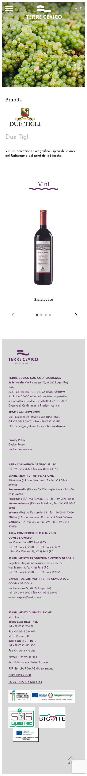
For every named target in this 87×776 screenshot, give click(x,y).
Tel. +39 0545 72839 (62, 512)
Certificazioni (19, 675)
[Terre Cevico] (44, 14)
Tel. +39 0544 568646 (59, 517)
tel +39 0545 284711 (20, 469)
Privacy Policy (16, 440)
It (80, 9)
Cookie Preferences (20, 449)
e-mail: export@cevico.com (24, 597)
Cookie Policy (16, 444)
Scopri (43, 254)
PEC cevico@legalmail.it (23, 426)
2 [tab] (41, 314)
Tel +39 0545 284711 (20, 421)
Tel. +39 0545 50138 (63, 499)
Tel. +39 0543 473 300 (21, 645)
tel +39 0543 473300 (21, 547)
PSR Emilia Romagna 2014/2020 (30, 668)
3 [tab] (45, 314)
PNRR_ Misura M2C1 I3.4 (25, 682)
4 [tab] (50, 314)
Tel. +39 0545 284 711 (21, 626)
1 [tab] (37, 314)
